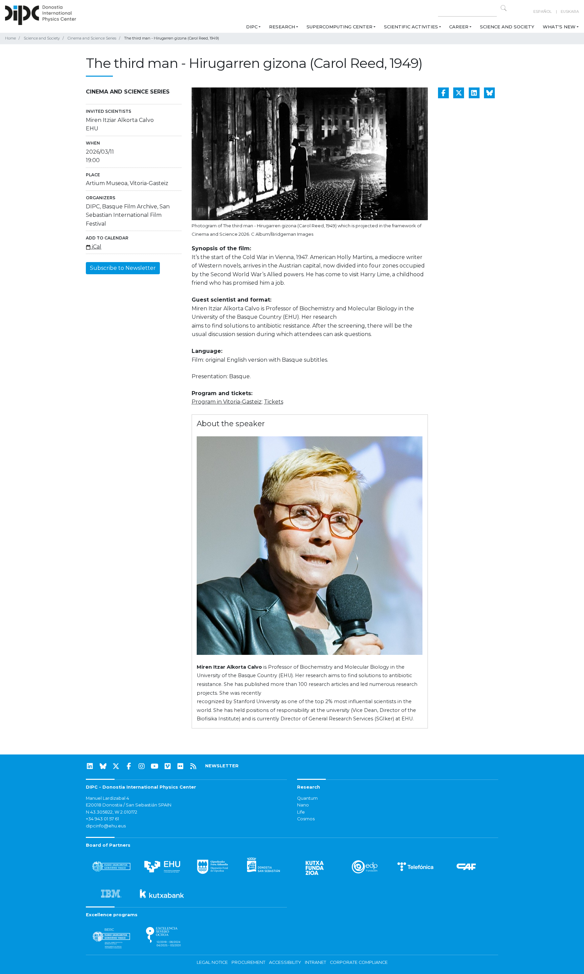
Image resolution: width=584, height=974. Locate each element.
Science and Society (507, 26)
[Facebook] (129, 766)
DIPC (252, 26)
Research (282, 26)
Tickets (273, 402)
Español (542, 11)
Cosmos (306, 818)
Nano (303, 805)
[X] (116, 766)
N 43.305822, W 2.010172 (111, 812)
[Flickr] (180, 766)
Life (301, 812)
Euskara (570, 11)
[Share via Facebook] (443, 92)
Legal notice (212, 962)
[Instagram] (142, 766)
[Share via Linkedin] (474, 92)
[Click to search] (503, 8)
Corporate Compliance (359, 962)
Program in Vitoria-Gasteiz (227, 402)
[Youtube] (155, 766)
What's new (559, 26)
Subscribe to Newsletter (123, 268)
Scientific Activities (411, 26)
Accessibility (285, 962)
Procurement (248, 962)
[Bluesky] (103, 766)
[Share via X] (458, 92)
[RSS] (193, 766)
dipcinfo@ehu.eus (106, 825)
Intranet (315, 962)
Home (10, 38)
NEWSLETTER (222, 765)
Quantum (307, 798)
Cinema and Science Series (92, 38)
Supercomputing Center (339, 26)
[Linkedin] (90, 766)
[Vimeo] (168, 766)
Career (458, 26)
